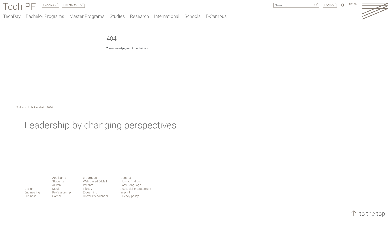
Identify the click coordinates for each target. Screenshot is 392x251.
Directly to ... (71, 5)
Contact (126, 178)
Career (56, 196)
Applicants (59, 178)
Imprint (125, 192)
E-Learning (90, 192)
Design (29, 189)
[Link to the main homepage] (375, 10)
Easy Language (131, 185)
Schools (49, 5)
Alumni (56, 185)
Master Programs (86, 16)
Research (139, 16)
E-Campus (216, 16)
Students (58, 181)
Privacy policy (130, 196)
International (166, 16)
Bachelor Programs (45, 16)
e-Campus (90, 178)
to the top (371, 213)
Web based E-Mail (95, 181)
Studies (117, 16)
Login (328, 5)
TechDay (12, 16)
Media (56, 189)
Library (87, 189)
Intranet (88, 185)
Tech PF (19, 6)
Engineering (32, 192)
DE (350, 4)
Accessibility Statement (136, 189)
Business (30, 196)
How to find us (130, 181)
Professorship (61, 192)
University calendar (95, 196)
